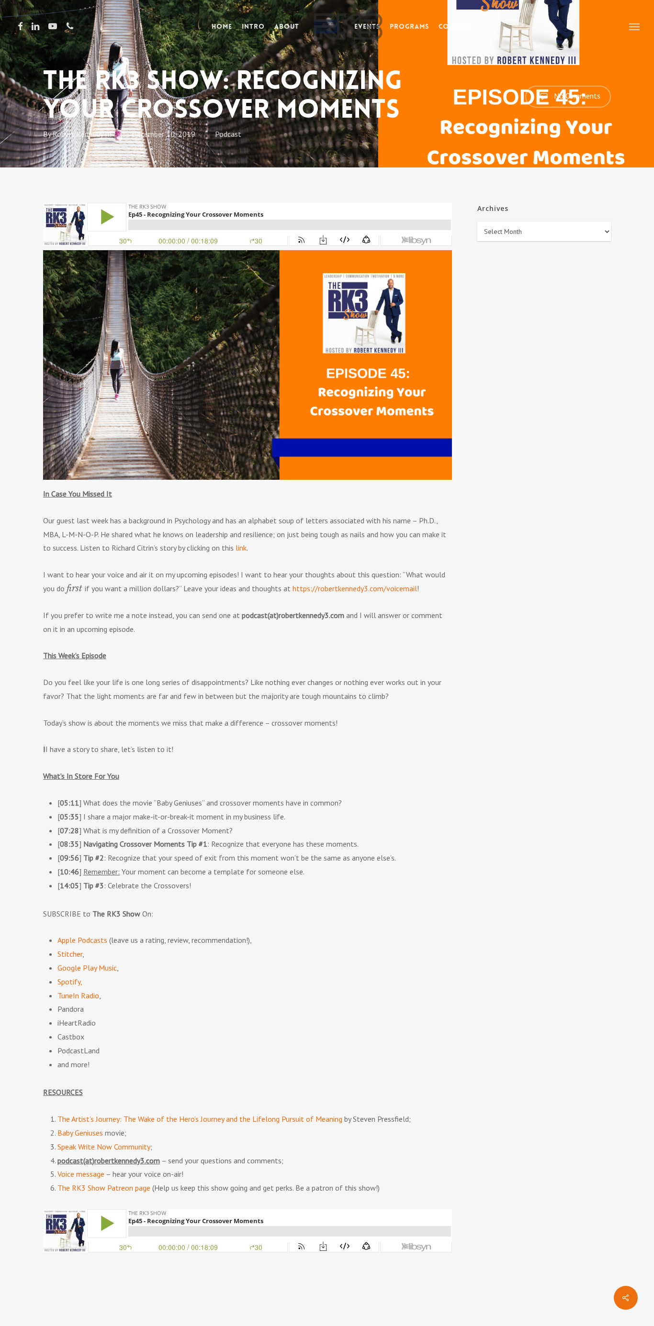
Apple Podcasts (82, 940)
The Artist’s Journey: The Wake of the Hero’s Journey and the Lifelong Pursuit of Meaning (199, 1119)
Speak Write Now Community (103, 1146)
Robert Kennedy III (82, 134)
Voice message (80, 1174)
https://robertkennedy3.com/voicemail (355, 588)
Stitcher (69, 954)
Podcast (228, 134)
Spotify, (69, 981)
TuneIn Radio (78, 995)
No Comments (576, 95)
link (241, 547)
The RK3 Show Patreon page (103, 1188)
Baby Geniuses (80, 1133)
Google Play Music (87, 967)
